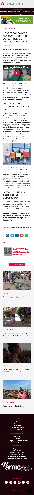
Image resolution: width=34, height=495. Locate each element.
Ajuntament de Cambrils (18, 227)
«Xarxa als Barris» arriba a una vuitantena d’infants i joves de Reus (15, 335)
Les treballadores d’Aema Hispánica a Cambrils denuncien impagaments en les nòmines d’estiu (21, 251)
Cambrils (28, 227)
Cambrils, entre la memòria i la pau (16, 298)
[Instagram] (6, 482)
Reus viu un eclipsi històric (14, 406)
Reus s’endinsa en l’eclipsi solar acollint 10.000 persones (16, 371)
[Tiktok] (19, 482)
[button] (7, 235)
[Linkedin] (23, 482)
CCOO (4, 229)
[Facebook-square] (10, 482)
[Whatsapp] (27, 482)
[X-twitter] (14, 482)
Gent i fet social (9, 28)
